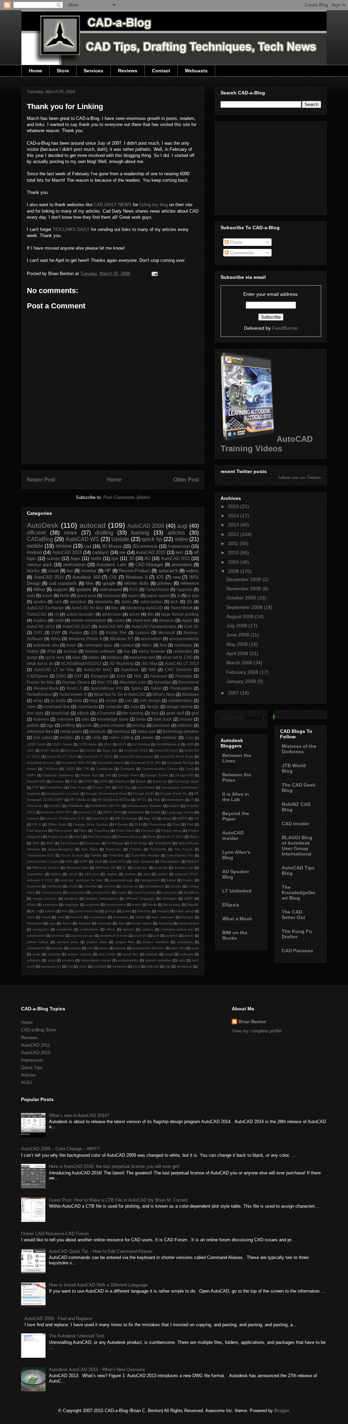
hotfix (96, 558)
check (72, 886)
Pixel (176, 824)
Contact (161, 70)
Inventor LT (87, 812)
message (105, 923)
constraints (76, 892)
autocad (93, 525)
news (70, 533)
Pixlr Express (37, 830)
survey (53, 558)
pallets (33, 725)
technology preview (181, 731)
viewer (147, 737)
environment (116, 904)
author (162, 874)
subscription (151, 601)
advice (56, 874)
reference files (40, 731)
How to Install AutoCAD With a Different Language (98, 1284)
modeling (165, 923)
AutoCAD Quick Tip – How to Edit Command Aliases (101, 1251)
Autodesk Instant (110, 762)
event (136, 904)
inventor (89, 570)
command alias (98, 645)
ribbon (39, 589)
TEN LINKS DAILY (71, 229)
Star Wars (89, 849)
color (31, 706)
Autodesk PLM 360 (145, 762)
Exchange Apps (186, 781)
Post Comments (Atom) (126, 497)
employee (50, 904)
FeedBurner (285, 328)
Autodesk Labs (111, 564)
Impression (179, 546)
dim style (35, 713)
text (179, 552)
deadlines (191, 892)
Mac (115, 608)
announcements (184, 638)
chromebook (154, 886)
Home (35, 70)
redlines (184, 725)
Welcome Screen (45, 867)
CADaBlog (40, 539)
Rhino (194, 837)
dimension (111, 614)
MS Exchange (126, 818)
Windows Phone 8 (85, 638)
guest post (86, 595)
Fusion (75, 632)
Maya (167, 818)
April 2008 (237, 653)
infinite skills (136, 583)
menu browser (151, 651)
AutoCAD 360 (111, 626)
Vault (98, 861)
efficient (36, 533)
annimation (151, 638)
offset (110, 929)
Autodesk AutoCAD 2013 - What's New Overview (97, 1369)
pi (178, 595)
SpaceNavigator (60, 849)
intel (60, 917)
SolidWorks (163, 843)
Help (156, 799)
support (60, 589)
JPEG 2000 (112, 812)
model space (142, 923)
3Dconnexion (145, 546)
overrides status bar (177, 929)
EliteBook (122, 781)
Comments (241, 252)
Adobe (90, 750)
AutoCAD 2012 (41, 626)
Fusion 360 (102, 787)
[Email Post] (153, 273)
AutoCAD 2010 (150, 552)
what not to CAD (177, 657)
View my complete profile (256, 1030)
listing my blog (153, 204)
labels (140, 917)
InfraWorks (75, 806)
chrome (109, 886)
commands (87, 706)
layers (133, 595)
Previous (148, 830)
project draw (97, 942)
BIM (152, 669)
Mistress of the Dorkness (299, 748)
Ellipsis (230, 904)
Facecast (158, 676)
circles (111, 700)
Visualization (170, 861)
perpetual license (113, 935)
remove (75, 948)
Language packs (180, 812)
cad (87, 546)
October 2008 (241, 597)
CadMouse (104, 769)
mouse (186, 719)
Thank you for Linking (65, 106)
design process (45, 898)
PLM (138, 824)
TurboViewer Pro (180, 855)
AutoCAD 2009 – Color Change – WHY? (60, 1148)
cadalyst (100, 552)
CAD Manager (149, 564)
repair (103, 948)
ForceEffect (54, 787)
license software (100, 651)
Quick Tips (31, 1067)
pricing (139, 725)
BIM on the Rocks (234, 935)
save (195, 948)
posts (87, 725)
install (45, 917)
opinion (128, 929)
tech (174, 601)
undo (83, 966)
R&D (78, 837)
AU (147, 558)
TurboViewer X (72, 694)
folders (50, 911)
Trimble (96, 855)
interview (65, 719)
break (171, 880)
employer (72, 904)
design (152, 706)
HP (108, 570)
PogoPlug (101, 830)
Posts (235, 242)
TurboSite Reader (145, 855)
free (154, 713)
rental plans (71, 731)
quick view (55, 657)
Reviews (127, 70)
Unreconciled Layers (43, 861)
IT (192, 799)
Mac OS (104, 682)
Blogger (281, 1410)
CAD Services (178, 669)
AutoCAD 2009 (145, 526)
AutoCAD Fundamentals (154, 626)
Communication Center (160, 769)
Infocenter (35, 806)
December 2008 (244, 579)
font (65, 911)
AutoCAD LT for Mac (54, 669)
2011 (234, 543)
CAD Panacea (297, 950)
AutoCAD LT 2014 (61, 756)
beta (78, 700)
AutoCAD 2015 (77, 626)
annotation (182, 564)
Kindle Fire (116, 632)
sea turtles (107, 954)
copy (134, 706)
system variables (158, 960)
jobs (85, 719)
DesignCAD (184, 775)
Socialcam (93, 843)
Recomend (188, 682)
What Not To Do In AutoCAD (119, 694)
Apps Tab (110, 750)
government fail (86, 911)
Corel (189, 769)
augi (182, 526)
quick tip (152, 539)
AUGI (26, 1082)
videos (192, 570)
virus (136, 966)
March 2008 (240, 662)
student (68, 960)
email (47, 595)
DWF (55, 632)
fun (70, 570)
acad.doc (140, 867)
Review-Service (129, 837)
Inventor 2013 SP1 (56, 812)
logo (52, 923)
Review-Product (134, 570)
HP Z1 (142, 799)
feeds (152, 904)
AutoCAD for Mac (87, 608)
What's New (163, 694)
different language (140, 898)
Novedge (162, 682)
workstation (74, 564)
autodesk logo (122, 880)
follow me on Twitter (299, 477)
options (147, 929)
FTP (35, 787)
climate (175, 886)
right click (178, 948)
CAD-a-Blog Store (38, 1029)
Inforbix (55, 806)
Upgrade (184, 589)
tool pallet (42, 737)
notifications (89, 929)
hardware (183, 645)
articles (176, 533)
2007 (234, 693)
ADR (190, 744)
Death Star (89, 775)
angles (112, 874)
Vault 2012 (117, 861)
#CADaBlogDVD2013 (81, 663)
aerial (73, 874)
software (186, 954)
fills (150, 614)
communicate (51, 892)
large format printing (180, 614)
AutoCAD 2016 (136, 750)
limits (141, 719)
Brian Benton (252, 1021)
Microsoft (166, 632)
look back (163, 719)
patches (58, 935)
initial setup (184, 911)
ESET (88, 781)
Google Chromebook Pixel (106, 793)
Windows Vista (77, 867)
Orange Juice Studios (90, 824)
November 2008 (244, 588)
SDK (35, 843)
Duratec (58, 781)
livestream (34, 923)
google (109, 583)
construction (100, 892)
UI (56, 614)
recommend (36, 948)
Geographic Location (62, 793)
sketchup (122, 731)
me (122, 552)
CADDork (51, 769)
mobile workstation (88, 620)
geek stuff (175, 713)
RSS (133, 589)
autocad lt (168, 570)
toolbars (114, 657)
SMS (49, 843)
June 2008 (238, 634)
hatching (144, 911)
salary (119, 620)
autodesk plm (45, 645)
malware (84, 923)
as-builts (58, 700)
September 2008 (245, 607)
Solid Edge (138, 843)
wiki (168, 966)
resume (120, 948)
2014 (107, 744)
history (33, 651)
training (140, 533)
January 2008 (241, 681)
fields (65, 595)
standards (103, 601)
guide (126, 911)
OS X (36, 824)
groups (110, 911)
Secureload (69, 843)
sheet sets (142, 620)
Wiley (56, 638)
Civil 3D (191, 626)
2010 (234, 552)
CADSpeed (37, 676)
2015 (122, 744)
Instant (174, 806)
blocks (33, 570)
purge (32, 657)
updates (83, 589)
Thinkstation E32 (40, 855)
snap (169, 954)
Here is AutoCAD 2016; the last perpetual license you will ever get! (114, 1166)
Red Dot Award (99, 837)
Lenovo (143, 632)
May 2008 (237, 644)
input (31, 917)
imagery (163, 911)
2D (189, 601)
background (150, 880)
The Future (183, 849)
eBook (83, 713)
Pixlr (190, 824)
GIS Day (124, 787)
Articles (28, 1075)
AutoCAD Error (166, 750)
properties (183, 651)
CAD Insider (295, 823)
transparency (51, 966)
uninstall (99, 966)
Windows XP (105, 867)
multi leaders (189, 923)
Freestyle (183, 676)
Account (72, 750)
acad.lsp (161, 867)
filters (147, 645)
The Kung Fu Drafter (297, 934)
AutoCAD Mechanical (136, 756)
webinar (169, 737)
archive (130, 874)
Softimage (115, 843)
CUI (113, 577)
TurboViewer (157, 589)
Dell (108, 775)
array (38, 700)
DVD (38, 632)
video (181, 539)
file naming (133, 713)
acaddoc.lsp (183, 867)
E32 (74, 781)
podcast (140, 935)
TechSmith (158, 849)
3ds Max (149, 663)
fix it (35, 911)
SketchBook (182, 608)
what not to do (40, 663)
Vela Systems (143, 861)
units (96, 737)
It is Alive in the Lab (235, 796)
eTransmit (106, 713)
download (60, 713)
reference (189, 583)
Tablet (156, 688)
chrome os (130, 886)
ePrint (31, 904)
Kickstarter (136, 812)
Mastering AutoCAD (144, 608)
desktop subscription (101, 898)
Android (34, 552)
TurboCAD (37, 614)
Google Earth (143, 793)
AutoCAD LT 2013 (182, 663)
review (64, 546)
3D (131, 558)
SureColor (113, 849)
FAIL (138, 676)
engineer (93, 904)
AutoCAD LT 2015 (97, 756)
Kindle (155, 812)
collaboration (180, 700)
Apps (75, 558)
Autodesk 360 (86, 577)
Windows (190, 694)
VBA (69, 861)
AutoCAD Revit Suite (176, 756)
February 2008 (243, 672)
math (59, 620)
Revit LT (74, 688)
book (71, 645)
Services (93, 70)
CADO (70, 769)
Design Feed (128, 775)
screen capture (80, 954)
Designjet (99, 676)
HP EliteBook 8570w (113, 799)
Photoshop (157, 824)
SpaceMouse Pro (106, 688)
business (34, 886)
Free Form (78, 787)
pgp (50, 725)
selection (78, 601)
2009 (234, 562)
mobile (35, 546)
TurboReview (39, 694)
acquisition (35, 874)
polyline (172, 935)
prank (189, 935)
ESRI (104, 781)
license (70, 651)
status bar (146, 731)
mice (121, 923)
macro (67, 923)
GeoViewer (146, 787)
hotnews (41, 719)
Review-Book (46, 688)
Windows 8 (136, 577)
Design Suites (157, 775)
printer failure (38, 942)
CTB (85, 769)
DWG (61, 676)
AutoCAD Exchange (45, 608)
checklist (90, 886)
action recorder (80, 614)
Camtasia (127, 769)
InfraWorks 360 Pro (105, 806)
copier (121, 892)
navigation (41, 929)
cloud (53, 570)
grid (195, 713)
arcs (146, 874)
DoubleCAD (36, 781)
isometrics (120, 917)
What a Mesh (237, 918)
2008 (234, 571)
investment (97, 917)
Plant (83, 830)
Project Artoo (171, 830)
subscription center (96, 960)
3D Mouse (112, 546)
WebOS (193, 861)
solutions (34, 960)
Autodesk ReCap (180, 762)
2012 (234, 534)
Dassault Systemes (58, 775)
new (176, 577)
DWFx (31, 775)
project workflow (156, 942)
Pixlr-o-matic (63, 830)
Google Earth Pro (174, 793)
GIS (93, 632)
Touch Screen (72, 855)
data (31, 595)
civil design (150, 700)
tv (82, 737)
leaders (40, 620)
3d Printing (141, 744)
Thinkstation (181, 688)
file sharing (172, 904)
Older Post (186, 480)
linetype (187, 917)
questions (185, 942)
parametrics (36, 935)
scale (37, 954)
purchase (161, 725)
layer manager (163, 917)
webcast (152, 966)
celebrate (54, 886)
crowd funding (144, 892)
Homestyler (175, 799)
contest (127, 645)
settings (151, 954)
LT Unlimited (236, 891)
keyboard (112, 595)
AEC (30, 750)
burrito (188, 880)
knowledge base (112, 719)
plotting (68, 725)
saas (76, 657)
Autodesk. (130, 669)
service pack (39, 564)
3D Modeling (121, 663)
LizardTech (99, 818)
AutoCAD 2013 (67, 552)
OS (196, 818)
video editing (121, 737)
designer (71, 898)
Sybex (136, 688)
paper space (158, 595)
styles (126, 601)
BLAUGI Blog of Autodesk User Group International (297, 846)
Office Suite (57, 824)
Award (32, 769)
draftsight (169, 898)
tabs (181, 960)
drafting (104, 533)
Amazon (166, 620)
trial (70, 966)
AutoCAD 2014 (49, 577)
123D (189, 738)
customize (169, 892)
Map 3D (150, 818)
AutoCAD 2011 (175, 558)
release (57, 948)
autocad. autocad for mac (81, 880)
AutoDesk (42, 525)
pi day (193, 595)
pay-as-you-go (82, 935)
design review (180, 706)
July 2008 (237, 625)
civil (128, 700)
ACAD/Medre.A (168, 744)
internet (77, 917)
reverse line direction (148, 948)
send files (131, 954)
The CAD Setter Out (293, 914)
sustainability (128, 960)
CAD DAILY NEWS (113, 204)
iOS (160, 577)
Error (121, 676)
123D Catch (36, 744)
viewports (119, 966)
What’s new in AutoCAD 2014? (79, 1115)
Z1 (124, 867)
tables (94, 657)
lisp (127, 651)
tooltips (66, 737)
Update (120, 539)
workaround (110, 589)
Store (63, 70)
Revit (151, 837)
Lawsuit (33, 818)
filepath (193, 904)
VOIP (83, 861)
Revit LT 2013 (173, 837)
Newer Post (41, 480)
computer (114, 706)
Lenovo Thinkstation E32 (65, 818)
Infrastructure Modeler (144, 806)
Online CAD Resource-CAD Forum (55, 1233)
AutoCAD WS (82, 539)
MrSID (182, 818)
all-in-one (92, 874)
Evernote (160, 781)
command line (57, 706)
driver (134, 614)
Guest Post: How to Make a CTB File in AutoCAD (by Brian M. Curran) (118, 1200)
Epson (141, 781)
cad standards (63, 583)
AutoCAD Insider (233, 835)
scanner (54, 954)
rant (58, 601)
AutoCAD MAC (98, 669)
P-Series (121, 824)
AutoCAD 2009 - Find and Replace (58, 1318)
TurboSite (116, 855)
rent (90, 948)
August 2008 (240, 616)
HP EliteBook (80, 799)
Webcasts (196, 70)
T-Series (135, 849)
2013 (234, 524)
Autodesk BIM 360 (76, 762)
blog (93, 700)
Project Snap (58, 837)
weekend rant (142, 657)
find (163, 645)
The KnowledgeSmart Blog (298, 892)
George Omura (76, 682)
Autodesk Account (41, 762)
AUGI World (49, 750)
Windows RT (121, 638)
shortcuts (97, 731)
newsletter (64, 929)
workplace (184, 966)
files (90, 583)
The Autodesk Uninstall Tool (76, 1335)
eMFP (188, 898)
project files (125, 942)
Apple (186, 620)
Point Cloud (125, 830)
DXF (78, 676)
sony (51, 960)
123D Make (88, 744)
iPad (51, 651)
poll (156, 935)
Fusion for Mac (40, 682)
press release (112, 725)
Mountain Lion (133, 682)
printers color (68, 942)
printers (164, 583)
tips (115, 558)
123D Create (62, 744)
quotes (40, 601)
